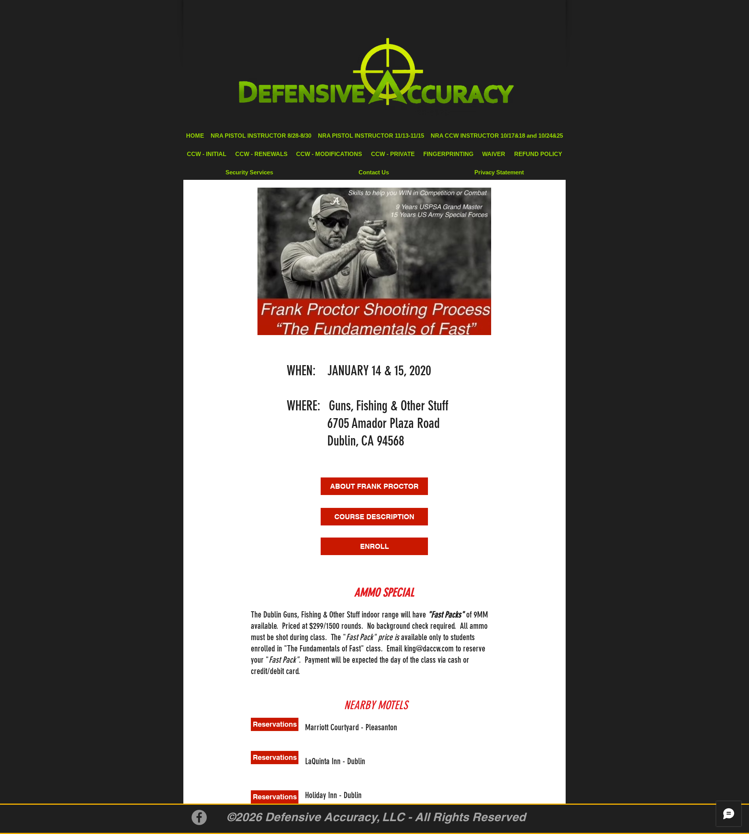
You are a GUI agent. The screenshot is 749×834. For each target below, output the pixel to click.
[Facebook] (199, 817)
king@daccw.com (429, 648)
